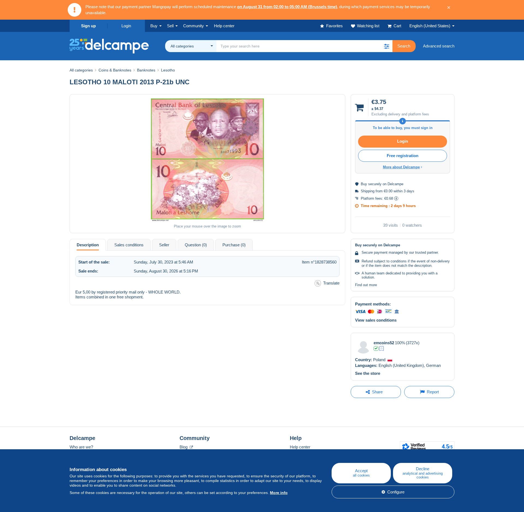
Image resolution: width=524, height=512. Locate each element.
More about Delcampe (401, 167)
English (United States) (429, 25)
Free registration (402, 155)
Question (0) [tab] (196, 244)
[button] (386, 46)
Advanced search (438, 46)
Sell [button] (170, 25)
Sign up (88, 25)
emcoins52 (384, 343)
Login (126, 25)
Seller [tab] (164, 244)
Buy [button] (153, 25)
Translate (331, 283)
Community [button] (193, 25)
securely (375, 184)
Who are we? (81, 447)
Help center (300, 447)
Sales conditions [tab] (129, 244)
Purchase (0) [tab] (234, 244)
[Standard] (381, 348)
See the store (367, 373)
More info (279, 492)
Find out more (366, 285)
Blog (184, 447)
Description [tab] (88, 244)
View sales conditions (376, 320)
